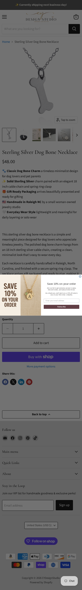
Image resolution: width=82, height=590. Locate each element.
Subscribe (61, 307)
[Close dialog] (80, 276)
